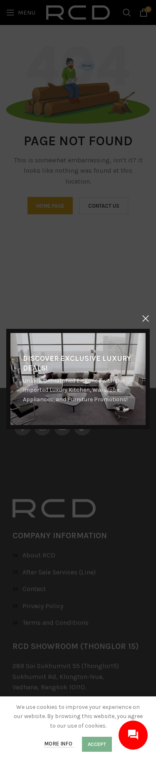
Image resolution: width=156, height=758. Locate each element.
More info (59, 744)
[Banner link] (78, 379)
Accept (97, 744)
